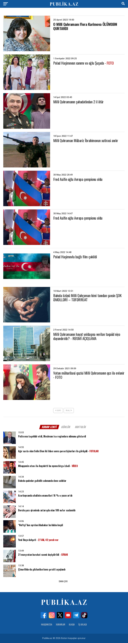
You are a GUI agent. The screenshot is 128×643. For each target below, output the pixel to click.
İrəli (68, 410)
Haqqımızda (46, 624)
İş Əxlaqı (82, 624)
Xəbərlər (60, 624)
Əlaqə (72, 624)
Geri (58, 410)
